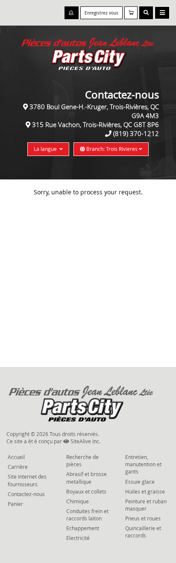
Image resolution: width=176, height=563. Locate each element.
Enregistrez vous (101, 13)
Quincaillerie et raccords (143, 532)
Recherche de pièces (82, 460)
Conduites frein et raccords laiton (87, 515)
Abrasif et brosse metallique (86, 478)
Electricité (78, 537)
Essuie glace (140, 481)
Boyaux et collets (86, 491)
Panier (15, 503)
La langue (46, 148)
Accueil (16, 456)
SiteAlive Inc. (84, 441)
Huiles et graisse (145, 491)
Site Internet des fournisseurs (27, 480)
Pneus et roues (143, 518)
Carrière (18, 466)
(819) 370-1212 (136, 133)
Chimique (77, 501)
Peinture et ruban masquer (146, 505)
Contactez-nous (26, 494)
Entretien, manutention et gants (143, 464)
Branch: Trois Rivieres (112, 148)
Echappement (82, 528)
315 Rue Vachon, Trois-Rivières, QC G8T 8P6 (95, 124)
